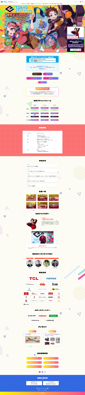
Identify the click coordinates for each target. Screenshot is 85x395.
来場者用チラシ (42, 82)
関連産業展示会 (32, 3)
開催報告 (61, 3)
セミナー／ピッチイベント (38, 3)
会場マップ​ (51, 78)
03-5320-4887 (34, 384)
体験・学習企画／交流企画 (53, 3)
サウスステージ (35, 113)
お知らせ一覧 (23, 3)
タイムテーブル (34, 78)
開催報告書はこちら (42, 68)
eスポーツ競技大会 (28, 3)
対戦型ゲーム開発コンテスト (46, 3)
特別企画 (58, 3)
